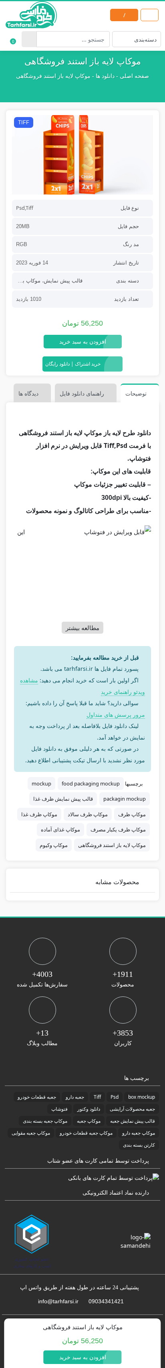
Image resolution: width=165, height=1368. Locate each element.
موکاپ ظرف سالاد (88, 814)
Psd (115, 1097)
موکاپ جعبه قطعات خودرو (86, 1132)
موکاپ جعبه (89, 1120)
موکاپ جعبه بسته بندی (45, 1120)
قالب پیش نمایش (63, 281)
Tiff (97, 1097)
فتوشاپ (59, 1109)
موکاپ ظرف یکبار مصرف (118, 829)
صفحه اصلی (134, 76)
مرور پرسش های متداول (116, 714)
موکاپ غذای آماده (60, 829)
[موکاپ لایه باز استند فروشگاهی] (82, 155)
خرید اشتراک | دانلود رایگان (73, 363)
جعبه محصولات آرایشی (132, 1109)
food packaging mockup (91, 783)
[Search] (29, 39)
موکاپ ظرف (132, 814)
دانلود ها (105, 76)
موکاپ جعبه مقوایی (31, 1132)
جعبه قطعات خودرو (37, 1097)
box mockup (141, 1097)
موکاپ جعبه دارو (138, 1132)
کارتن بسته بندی (139, 1144)
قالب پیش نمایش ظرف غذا (63, 798)
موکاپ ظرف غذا (39, 814)
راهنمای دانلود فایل (82, 393)
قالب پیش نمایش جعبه (132, 1120)
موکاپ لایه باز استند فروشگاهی (112, 845)
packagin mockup (124, 798)
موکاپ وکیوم (54, 845)
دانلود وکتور (88, 1109)
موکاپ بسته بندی (21, 281)
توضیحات (136, 393)
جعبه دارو (75, 1097)
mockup (41, 783)
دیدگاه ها (28, 393)
